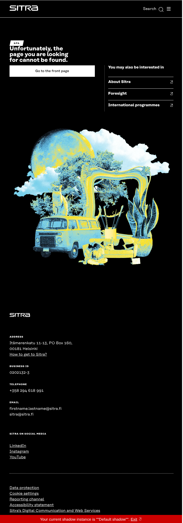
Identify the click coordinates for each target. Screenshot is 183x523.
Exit (134, 520)
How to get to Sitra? (28, 354)
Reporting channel (27, 499)
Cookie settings (24, 493)
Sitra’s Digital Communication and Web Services (55, 510)
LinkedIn (18, 446)
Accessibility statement (32, 505)
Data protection (24, 488)
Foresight (117, 93)
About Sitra (119, 82)
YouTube (18, 457)
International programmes (134, 105)
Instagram (19, 451)
